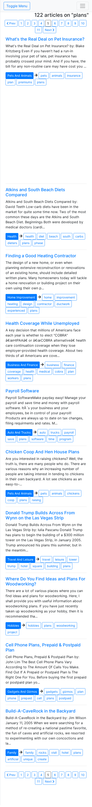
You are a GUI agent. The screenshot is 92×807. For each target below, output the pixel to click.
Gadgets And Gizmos (22, 691)
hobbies (33, 625)
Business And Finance (22, 365)
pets (44, 75)
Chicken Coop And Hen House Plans (42, 451)
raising (36, 500)
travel (46, 559)
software (37, 439)
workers (13, 378)
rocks (42, 752)
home (48, 297)
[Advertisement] (46, 134)
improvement (66, 297)
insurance (73, 75)
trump (11, 566)
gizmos (68, 691)
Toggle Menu (16, 6)
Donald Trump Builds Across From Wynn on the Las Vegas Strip (40, 515)
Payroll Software (22, 390)
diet (41, 236)
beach (53, 236)
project (12, 632)
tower (73, 559)
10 (83, 23)
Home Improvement (21, 297)
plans (40, 82)
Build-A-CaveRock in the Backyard (41, 711)
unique (28, 759)
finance (69, 365)
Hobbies (13, 625)
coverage (14, 371)
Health (11, 236)
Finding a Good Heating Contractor (41, 255)
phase (38, 243)
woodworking (65, 625)
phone (11, 698)
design (27, 304)
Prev (12, 23)
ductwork (63, 304)
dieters (12, 243)
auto (42, 432)
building (52, 566)
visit (54, 752)
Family (11, 752)
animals (57, 75)
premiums (25, 82)
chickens (73, 493)
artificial (12, 759)
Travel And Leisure (20, 559)
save (10, 439)
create (42, 759)
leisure (59, 559)
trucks (55, 432)
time (51, 439)
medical (44, 371)
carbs (79, 236)
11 (38, 30)
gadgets (52, 691)
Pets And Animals (19, 75)
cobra (59, 371)
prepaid (26, 698)
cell (39, 698)
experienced (16, 310)
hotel (24, 566)
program (65, 439)
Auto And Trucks (19, 432)
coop (11, 500)
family (29, 752)
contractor (44, 304)
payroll (69, 432)
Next (49, 30)
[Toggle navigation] (83, 6)
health (29, 236)
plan (10, 82)
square (37, 566)
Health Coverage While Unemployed (42, 323)
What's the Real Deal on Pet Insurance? (45, 39)
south (66, 236)
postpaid (65, 698)
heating (12, 304)
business (53, 365)
